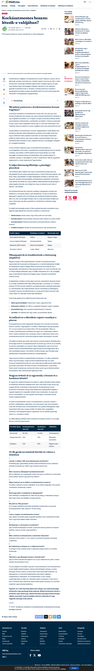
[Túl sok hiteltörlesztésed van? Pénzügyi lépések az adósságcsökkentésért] (69, 183)
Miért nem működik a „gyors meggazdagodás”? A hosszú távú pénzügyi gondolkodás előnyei (82, 66)
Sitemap (37, 665)
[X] (70, 198)
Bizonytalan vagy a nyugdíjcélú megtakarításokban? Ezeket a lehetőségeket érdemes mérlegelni (83, 52)
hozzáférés (28, 607)
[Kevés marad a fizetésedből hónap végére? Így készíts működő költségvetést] (69, 91)
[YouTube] (74, 198)
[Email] (54, 28)
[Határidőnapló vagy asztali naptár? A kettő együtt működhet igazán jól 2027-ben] (69, 19)
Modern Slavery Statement (60, 665)
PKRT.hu (4, 10)
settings (63, 669)
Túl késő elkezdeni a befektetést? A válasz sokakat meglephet (82, 31)
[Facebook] (66, 198)
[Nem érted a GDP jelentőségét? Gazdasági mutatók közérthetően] (69, 172)
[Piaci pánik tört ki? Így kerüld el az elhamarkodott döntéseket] (69, 113)
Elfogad (74, 668)
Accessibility (46, 665)
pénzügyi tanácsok (15, 609)
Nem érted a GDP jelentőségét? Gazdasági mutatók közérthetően (83, 172)
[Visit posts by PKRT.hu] (4, 29)
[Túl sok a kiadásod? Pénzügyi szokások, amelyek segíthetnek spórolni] (69, 125)
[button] (3, 2)
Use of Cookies (87, 665)
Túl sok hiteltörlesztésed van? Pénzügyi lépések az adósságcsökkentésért (83, 182)
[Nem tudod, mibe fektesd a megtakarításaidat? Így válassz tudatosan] (69, 162)
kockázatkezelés (37, 607)
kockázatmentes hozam (52, 607)
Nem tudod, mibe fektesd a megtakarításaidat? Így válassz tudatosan (83, 162)
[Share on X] (51, 28)
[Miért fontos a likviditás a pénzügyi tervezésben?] (69, 41)
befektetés (19, 607)
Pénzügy (9, 10)
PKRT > (4, 657)
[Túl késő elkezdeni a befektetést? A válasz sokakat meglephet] (69, 31)
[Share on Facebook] (48, 28)
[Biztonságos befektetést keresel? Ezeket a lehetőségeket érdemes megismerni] (69, 137)
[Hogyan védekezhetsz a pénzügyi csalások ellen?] (69, 104)
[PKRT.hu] (13, 2)
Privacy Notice (75, 665)
